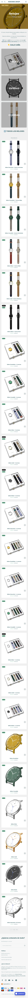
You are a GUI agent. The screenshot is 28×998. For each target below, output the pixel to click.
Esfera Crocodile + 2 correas (14, 397)
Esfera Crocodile (14, 791)
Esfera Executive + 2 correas (14, 528)
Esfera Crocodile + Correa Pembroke (14, 233)
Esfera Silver (14, 824)
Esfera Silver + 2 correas (14, 430)
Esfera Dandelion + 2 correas (14, 364)
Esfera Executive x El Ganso (14, 922)
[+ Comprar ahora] (25, 164)
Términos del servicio (6, 959)
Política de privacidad (6, 957)
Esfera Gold (14, 857)
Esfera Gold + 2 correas (14, 463)
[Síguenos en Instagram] (6, 980)
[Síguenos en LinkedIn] (13, 980)
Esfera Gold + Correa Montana (14, 298)
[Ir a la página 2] (16, 929)
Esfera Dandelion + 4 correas (14, 561)
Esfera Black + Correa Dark (14, 331)
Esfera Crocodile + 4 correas (14, 627)
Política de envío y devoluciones (5, 954)
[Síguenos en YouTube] (9, 980)
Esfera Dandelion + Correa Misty (14, 200)
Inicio (3, 5)
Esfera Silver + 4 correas (14, 660)
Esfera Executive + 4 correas (14, 594)
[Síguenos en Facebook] (2, 980)
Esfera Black (14, 889)
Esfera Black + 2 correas (14, 495)
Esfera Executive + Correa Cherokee (14, 167)
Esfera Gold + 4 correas (14, 692)
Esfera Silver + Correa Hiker (14, 266)
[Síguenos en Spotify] (16, 980)
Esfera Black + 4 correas (14, 725)
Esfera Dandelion (14, 758)
